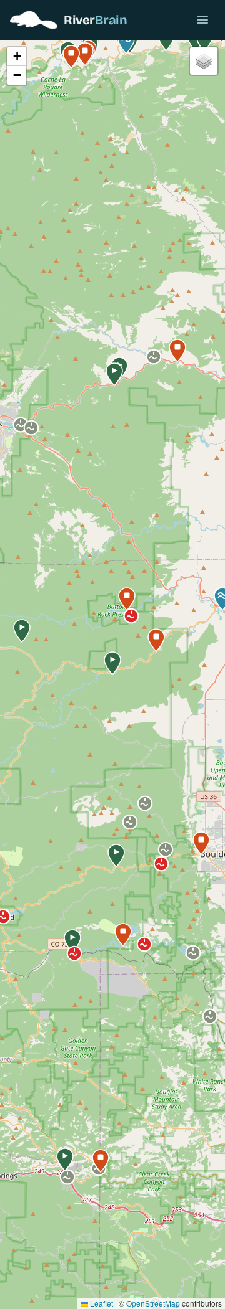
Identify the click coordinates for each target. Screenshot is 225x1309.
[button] (112, 663)
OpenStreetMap (153, 1303)
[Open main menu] (202, 19)
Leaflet (100, 1303)
